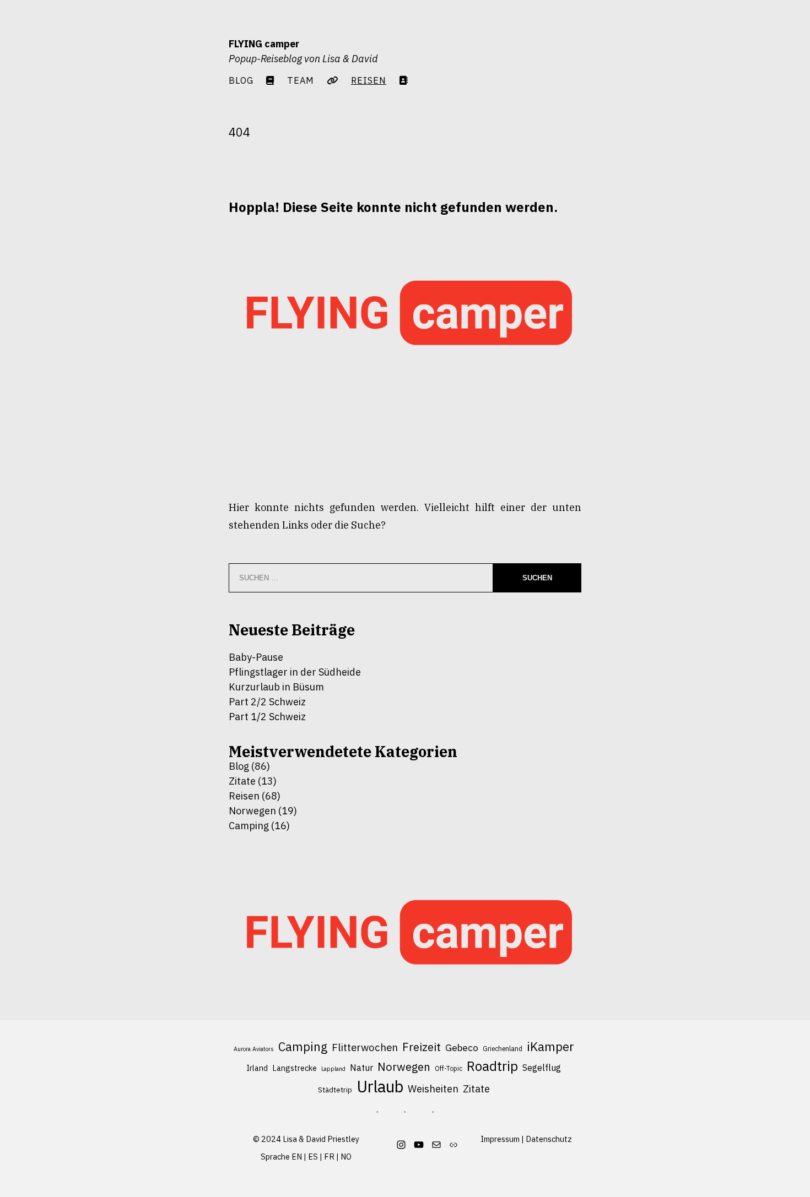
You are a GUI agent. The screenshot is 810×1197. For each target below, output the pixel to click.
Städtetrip (335, 1090)
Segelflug (541, 1067)
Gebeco (461, 1047)
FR (329, 1156)
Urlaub (380, 1087)
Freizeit (421, 1047)
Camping (249, 825)
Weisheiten (433, 1088)
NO (346, 1156)
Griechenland (502, 1048)
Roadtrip (492, 1066)
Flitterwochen (365, 1047)
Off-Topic (448, 1068)
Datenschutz (549, 1139)
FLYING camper (264, 43)
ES (313, 1156)
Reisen (244, 796)
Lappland (333, 1069)
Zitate (242, 781)
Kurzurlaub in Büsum (276, 687)
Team (300, 80)
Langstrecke (294, 1068)
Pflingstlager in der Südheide (295, 672)
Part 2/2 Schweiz (267, 701)
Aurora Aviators (254, 1049)
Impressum (500, 1139)
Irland (257, 1068)
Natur (361, 1067)
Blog (241, 80)
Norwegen (252, 810)
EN (296, 1156)
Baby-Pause (256, 657)
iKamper (550, 1046)
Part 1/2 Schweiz (267, 716)
